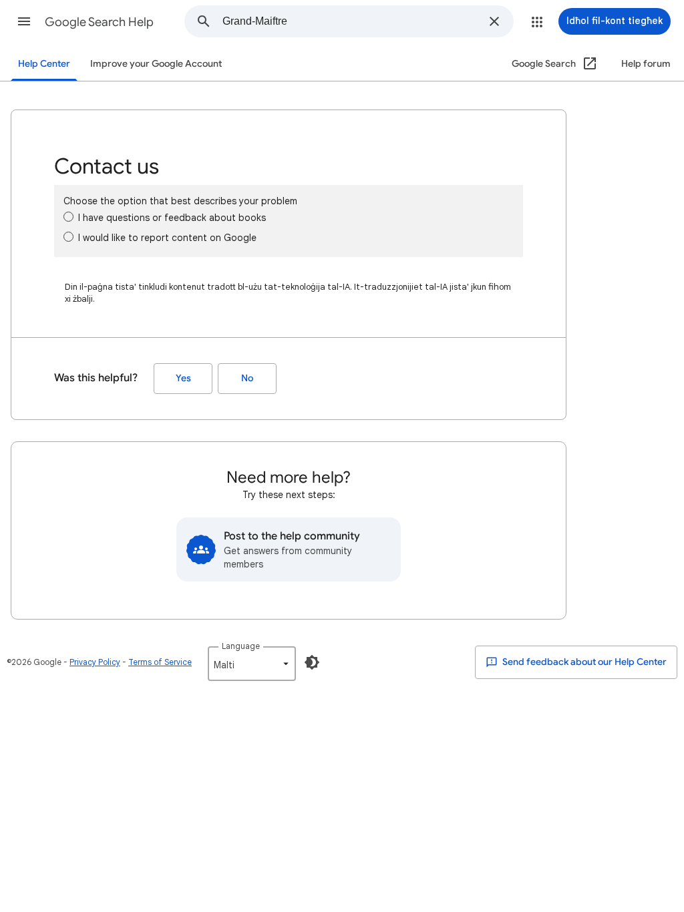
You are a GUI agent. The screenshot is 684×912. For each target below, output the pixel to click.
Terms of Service (160, 662)
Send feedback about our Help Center (583, 662)
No (247, 378)
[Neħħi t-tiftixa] (494, 21)
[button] (24, 21)
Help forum (646, 63)
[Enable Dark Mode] (312, 662)
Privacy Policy (94, 662)
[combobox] (351, 21)
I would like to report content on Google (167, 238)
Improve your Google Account (156, 63)
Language (241, 646)
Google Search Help (99, 22)
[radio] (68, 217)
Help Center (44, 63)
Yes (183, 378)
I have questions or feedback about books (172, 218)
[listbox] (252, 663)
